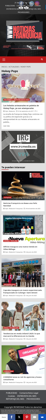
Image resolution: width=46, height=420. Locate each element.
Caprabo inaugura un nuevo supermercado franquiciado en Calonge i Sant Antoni (22, 291)
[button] (4, 59)
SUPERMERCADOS (9, 284)
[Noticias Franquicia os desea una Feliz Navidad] (23, 185)
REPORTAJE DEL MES (15, 399)
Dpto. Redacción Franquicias (14, 208)
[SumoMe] (42, 417)
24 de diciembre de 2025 (32, 208)
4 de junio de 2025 (31, 252)
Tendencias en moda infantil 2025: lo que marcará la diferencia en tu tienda (21, 334)
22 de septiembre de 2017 (26, 111)
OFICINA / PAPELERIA (11, 241)
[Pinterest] (27, 417)
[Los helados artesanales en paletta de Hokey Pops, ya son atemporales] (23, 88)
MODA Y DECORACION (11, 328)
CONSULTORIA (8, 371)
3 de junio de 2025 (31, 295)
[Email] (34, 417)
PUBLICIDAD (10, 5)
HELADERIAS (8, 100)
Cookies (11, 396)
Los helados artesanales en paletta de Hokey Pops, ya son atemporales (21, 106)
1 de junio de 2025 (31, 382)
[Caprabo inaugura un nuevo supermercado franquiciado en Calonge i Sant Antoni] (23, 272)
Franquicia (7, 197)
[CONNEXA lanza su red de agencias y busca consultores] (23, 359)
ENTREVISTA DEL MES (14, 9)
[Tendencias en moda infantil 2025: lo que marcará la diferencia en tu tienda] (23, 316)
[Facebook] (11, 417)
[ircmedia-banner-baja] (23, 146)
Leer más (6, 126)
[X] (19, 417)
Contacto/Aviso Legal (28, 393)
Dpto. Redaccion (10, 111)
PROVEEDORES (23, 12)
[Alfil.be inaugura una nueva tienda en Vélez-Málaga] (23, 229)
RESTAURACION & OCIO (21, 100)
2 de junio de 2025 (31, 339)
